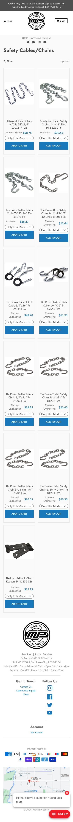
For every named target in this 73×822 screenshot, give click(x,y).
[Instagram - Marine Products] (39, 42)
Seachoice (45, 132)
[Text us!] (59, 814)
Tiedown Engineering (49, 223)
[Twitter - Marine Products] (28, 42)
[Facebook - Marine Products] (34, 42)
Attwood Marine (13, 132)
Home (25, 38)
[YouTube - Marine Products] (45, 42)
